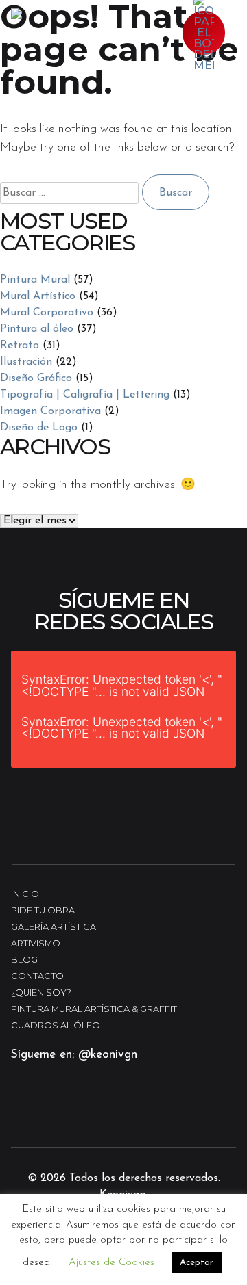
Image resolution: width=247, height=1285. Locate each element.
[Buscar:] (71, 192)
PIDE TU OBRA (43, 910)
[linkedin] (107, 1117)
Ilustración (26, 361)
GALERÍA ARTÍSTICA (53, 927)
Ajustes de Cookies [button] (111, 1263)
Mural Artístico (37, 296)
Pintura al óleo (36, 329)
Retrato (19, 345)
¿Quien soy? (41, 992)
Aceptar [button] (196, 1262)
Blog (24, 960)
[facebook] (68, 1117)
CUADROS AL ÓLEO (55, 1025)
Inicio (25, 894)
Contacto (37, 976)
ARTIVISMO (35, 943)
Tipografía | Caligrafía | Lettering (84, 394)
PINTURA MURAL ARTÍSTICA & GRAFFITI (95, 1009)
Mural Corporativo (46, 312)
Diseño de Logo (39, 427)
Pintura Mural (35, 279)
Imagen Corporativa (50, 411)
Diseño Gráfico (36, 378)
